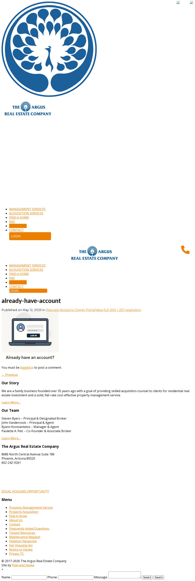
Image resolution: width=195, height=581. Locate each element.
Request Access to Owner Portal (71, 310)
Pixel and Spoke (23, 565)
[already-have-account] (30, 360)
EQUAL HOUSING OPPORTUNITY (25, 491)
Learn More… (11, 402)
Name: (6, 577)
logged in (27, 367)
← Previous (10, 375)
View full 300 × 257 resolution (118, 310)
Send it (147, 577)
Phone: (52, 577)
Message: (101, 577)
